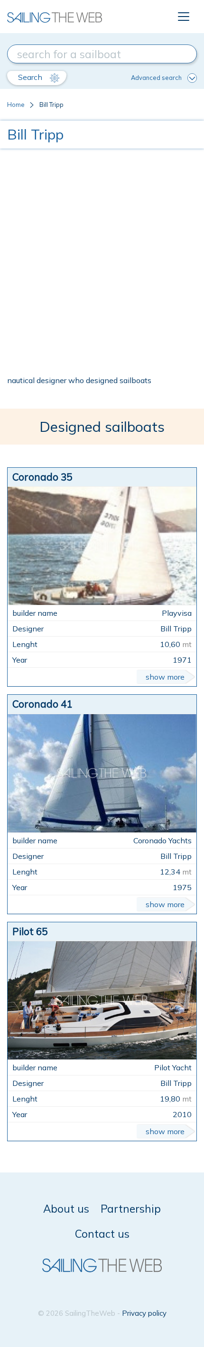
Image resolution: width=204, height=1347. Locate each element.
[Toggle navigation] (183, 16)
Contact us (102, 1234)
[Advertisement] (102, 261)
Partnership (131, 1209)
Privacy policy (144, 1313)
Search (31, 77)
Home (16, 104)
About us (66, 1209)
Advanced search (156, 77)
